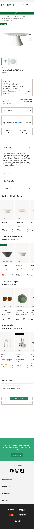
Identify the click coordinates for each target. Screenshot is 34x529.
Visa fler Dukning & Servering (11, 385)
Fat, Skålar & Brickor (22, 17)
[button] (4, 75)
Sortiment (6, 487)
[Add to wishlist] (9, 230)
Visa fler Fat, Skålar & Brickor (11, 388)
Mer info (28, 122)
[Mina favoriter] (23, 5)
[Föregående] (3, 39)
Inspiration (6, 494)
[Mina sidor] (18, 5)
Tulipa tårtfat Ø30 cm (8, 20)
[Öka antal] (8, 398)
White (4, 402)
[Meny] (31, 5)
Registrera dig (28, 92)
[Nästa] (31, 39)
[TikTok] (22, 471)
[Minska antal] (2, 398)
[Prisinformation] (9, 100)
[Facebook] (11, 471)
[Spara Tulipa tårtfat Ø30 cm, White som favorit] (31, 398)
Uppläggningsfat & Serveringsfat (12, 18)
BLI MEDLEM (17, 455)
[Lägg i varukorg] (13, 230)
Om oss (5, 500)
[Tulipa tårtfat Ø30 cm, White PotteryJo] (17, 39)
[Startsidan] (7, 5)
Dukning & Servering (8, 17)
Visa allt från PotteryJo (8, 239)
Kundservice (7, 480)
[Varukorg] (27, 5)
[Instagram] (17, 471)
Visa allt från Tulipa (7, 284)
